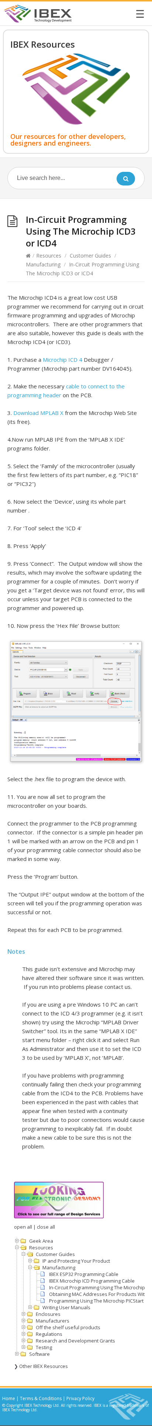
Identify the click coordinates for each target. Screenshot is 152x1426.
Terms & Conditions (41, 1398)
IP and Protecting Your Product (76, 1260)
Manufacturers (52, 1320)
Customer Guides (90, 255)
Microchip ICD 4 (62, 359)
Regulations (49, 1334)
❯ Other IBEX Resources (41, 1366)
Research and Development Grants (75, 1340)
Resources (48, 255)
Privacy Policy (80, 1398)
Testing (44, 1347)
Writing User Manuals (66, 1307)
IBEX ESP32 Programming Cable (83, 1274)
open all (23, 1226)
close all (46, 1226)
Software (39, 1354)
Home (8, 1398)
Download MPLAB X (38, 412)
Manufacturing (43, 264)
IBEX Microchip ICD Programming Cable (92, 1280)
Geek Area (41, 1241)
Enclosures (48, 1314)
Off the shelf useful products (68, 1327)
